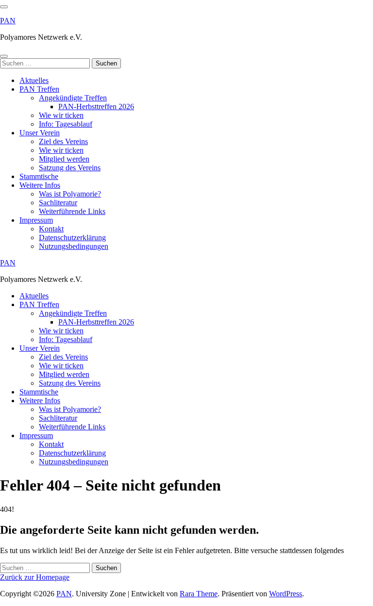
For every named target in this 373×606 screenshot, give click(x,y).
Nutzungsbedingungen (73, 246)
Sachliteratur (58, 202)
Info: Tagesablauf (65, 124)
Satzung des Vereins (70, 168)
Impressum (36, 220)
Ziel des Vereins (63, 141)
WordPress (285, 594)
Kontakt (51, 229)
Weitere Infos (39, 185)
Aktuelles (34, 80)
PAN (8, 20)
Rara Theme (199, 594)
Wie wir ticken (61, 115)
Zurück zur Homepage (34, 577)
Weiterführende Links (72, 211)
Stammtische (38, 176)
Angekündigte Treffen (73, 98)
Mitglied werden (64, 159)
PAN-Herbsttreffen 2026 (96, 106)
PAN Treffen (39, 89)
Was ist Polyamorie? (70, 194)
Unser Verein (39, 133)
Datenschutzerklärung (72, 237)
